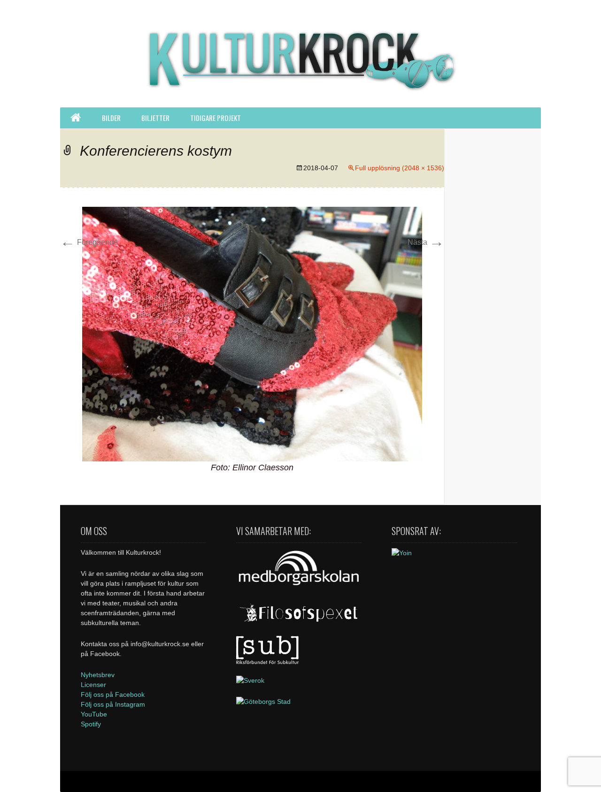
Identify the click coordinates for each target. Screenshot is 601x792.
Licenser (93, 684)
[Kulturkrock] (300, 53)
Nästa (426, 242)
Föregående (89, 242)
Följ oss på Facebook (113, 694)
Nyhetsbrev (98, 675)
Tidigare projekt (215, 118)
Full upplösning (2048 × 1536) (399, 168)
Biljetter (155, 118)
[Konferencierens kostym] (252, 334)
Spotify (91, 724)
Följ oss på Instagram (113, 704)
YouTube (94, 714)
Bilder (111, 118)
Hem (75, 118)
